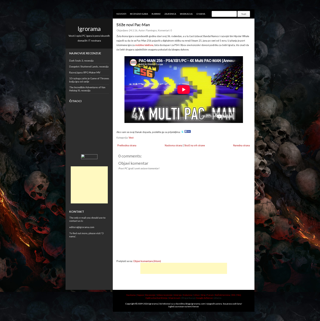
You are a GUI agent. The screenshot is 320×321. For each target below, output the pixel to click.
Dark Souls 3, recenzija (81, 60)
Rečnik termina (222, 295)
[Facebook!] (187, 132)
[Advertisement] (89, 184)
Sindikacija (186, 13)
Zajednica (170, 13)
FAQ (239, 295)
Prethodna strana (126, 145)
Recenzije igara (139, 13)
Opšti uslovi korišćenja (156, 298)
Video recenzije (164, 295)
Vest (131, 137)
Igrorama (89, 28)
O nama (200, 13)
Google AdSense (204, 298)
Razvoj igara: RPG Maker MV (84, 72)
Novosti (121, 13)
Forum (210, 295)
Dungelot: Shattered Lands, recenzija (89, 66)
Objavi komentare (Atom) (147, 261)
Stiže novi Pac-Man (133, 24)
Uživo (196, 295)
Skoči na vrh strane (194, 145)
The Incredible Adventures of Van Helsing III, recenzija (87, 89)
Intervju (178, 295)
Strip (203, 295)
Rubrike (156, 13)
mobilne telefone (144, 45)
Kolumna (187, 295)
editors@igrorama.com (81, 227)
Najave (140, 295)
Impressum (174, 298)
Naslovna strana (173, 145)
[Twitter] (182, 132)
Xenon (195, 306)
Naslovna (131, 295)
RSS (233, 295)
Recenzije (150, 295)
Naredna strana (241, 145)
